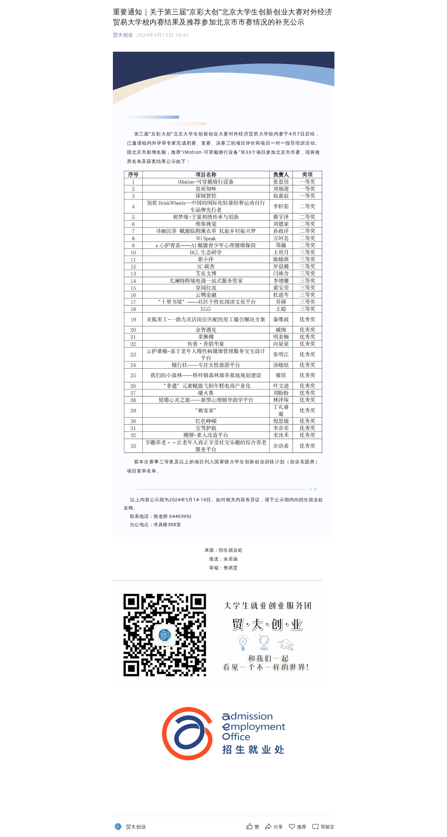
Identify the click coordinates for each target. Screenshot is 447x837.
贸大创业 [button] (123, 34)
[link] (136, 826)
